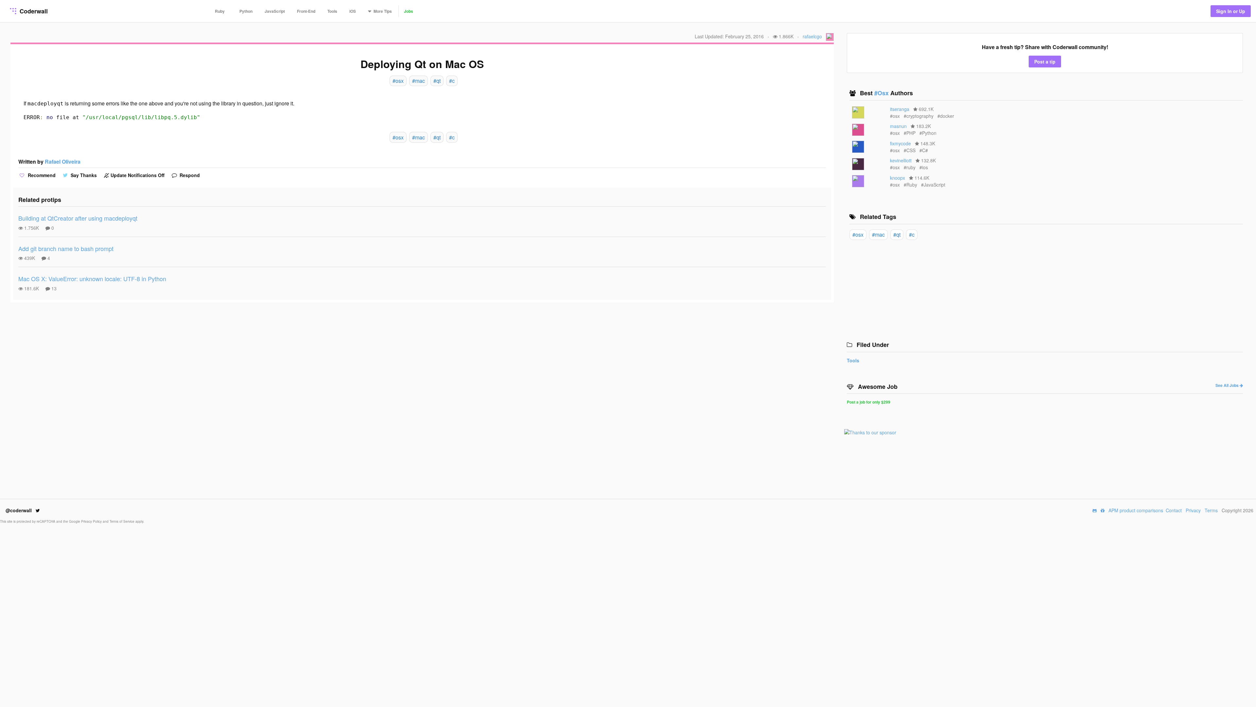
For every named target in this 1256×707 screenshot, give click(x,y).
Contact (1174, 510)
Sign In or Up (1230, 11)
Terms (1211, 510)
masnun (898, 126)
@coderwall (19, 510)
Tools (332, 11)
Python (246, 11)
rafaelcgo (812, 36)
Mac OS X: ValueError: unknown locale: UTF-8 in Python (92, 278)
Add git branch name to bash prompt (65, 248)
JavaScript (275, 11)
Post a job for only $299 (868, 402)
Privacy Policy (92, 521)
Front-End (306, 11)
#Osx (882, 93)
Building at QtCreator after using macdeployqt (77, 218)
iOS (352, 11)
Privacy (1193, 510)
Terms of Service (122, 521)
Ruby (220, 11)
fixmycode (900, 143)
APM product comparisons (1135, 510)
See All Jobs (1227, 385)
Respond (189, 175)
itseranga (899, 109)
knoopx (897, 177)
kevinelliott (901, 160)
